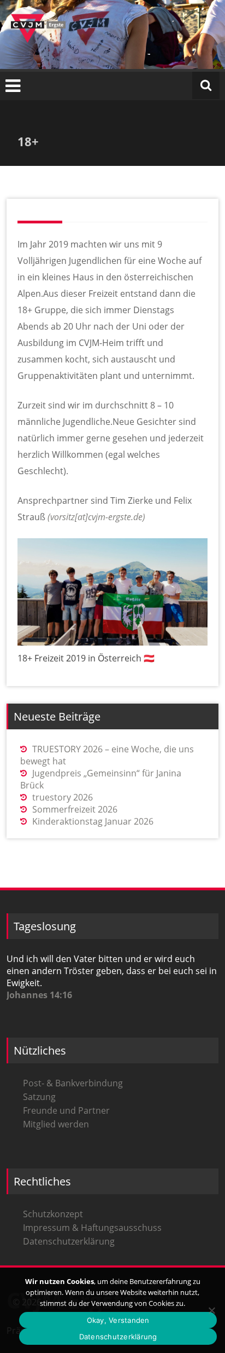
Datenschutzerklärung (69, 1241)
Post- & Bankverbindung (73, 1083)
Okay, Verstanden (118, 1320)
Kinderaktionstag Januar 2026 (92, 821)
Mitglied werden (56, 1124)
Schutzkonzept (53, 1214)
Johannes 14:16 (39, 995)
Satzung (39, 1097)
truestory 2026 (62, 797)
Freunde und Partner (66, 1110)
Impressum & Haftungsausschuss (92, 1228)
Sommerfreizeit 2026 (74, 809)
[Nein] (211, 1310)
